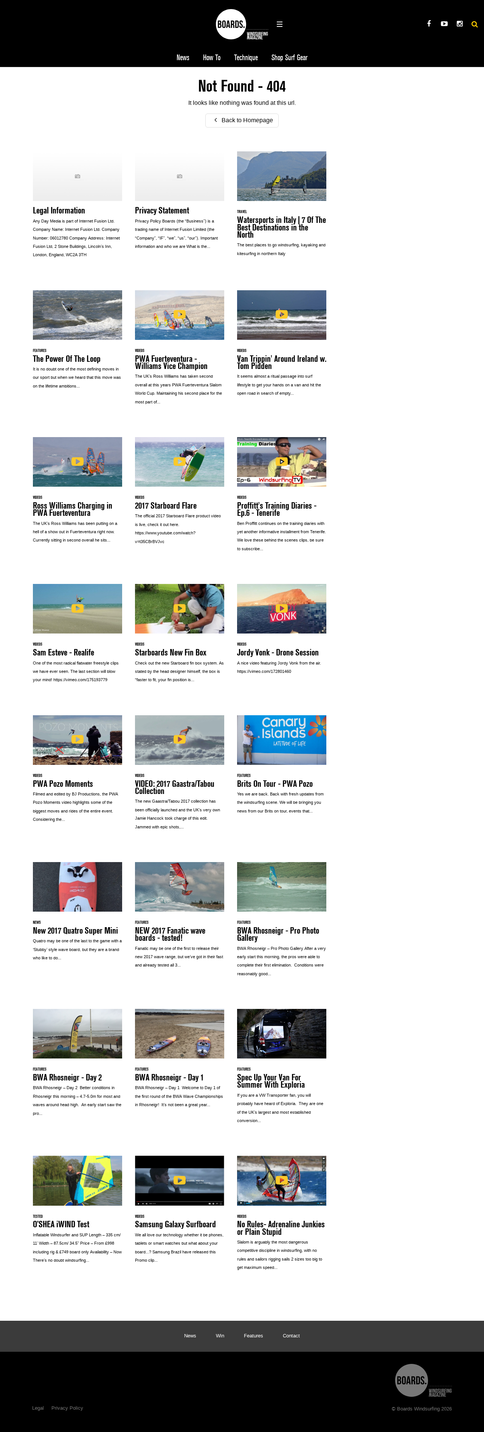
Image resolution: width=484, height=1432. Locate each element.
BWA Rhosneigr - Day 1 (179, 1062)
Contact (291, 1336)
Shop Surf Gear (289, 57)
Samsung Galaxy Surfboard (179, 1213)
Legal (38, 1408)
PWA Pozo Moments (77, 773)
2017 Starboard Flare (179, 495)
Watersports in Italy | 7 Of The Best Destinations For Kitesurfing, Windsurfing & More (281, 208)
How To (211, 57)
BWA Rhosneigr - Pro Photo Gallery (281, 923)
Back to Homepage (246, 121)
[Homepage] (423, 1378)
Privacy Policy (67, 1408)
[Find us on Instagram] (459, 25)
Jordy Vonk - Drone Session (281, 633)
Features (253, 1336)
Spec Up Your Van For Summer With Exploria (281, 1070)
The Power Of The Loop (77, 343)
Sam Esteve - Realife (77, 637)
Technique (246, 57)
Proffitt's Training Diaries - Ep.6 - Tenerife (281, 498)
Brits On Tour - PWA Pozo (281, 768)
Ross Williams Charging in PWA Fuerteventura (77, 494)
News (183, 57)
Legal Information (77, 208)
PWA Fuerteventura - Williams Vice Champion (179, 351)
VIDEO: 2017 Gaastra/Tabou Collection (179, 776)
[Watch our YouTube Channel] (444, 25)
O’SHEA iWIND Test (77, 1213)
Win (220, 1336)
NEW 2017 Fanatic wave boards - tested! (179, 919)
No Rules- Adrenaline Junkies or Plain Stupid (281, 1217)
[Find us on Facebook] (428, 25)
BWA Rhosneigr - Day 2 (77, 1066)
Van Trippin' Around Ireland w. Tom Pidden (281, 347)
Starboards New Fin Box (179, 637)
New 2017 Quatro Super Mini (77, 915)
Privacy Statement (179, 204)
